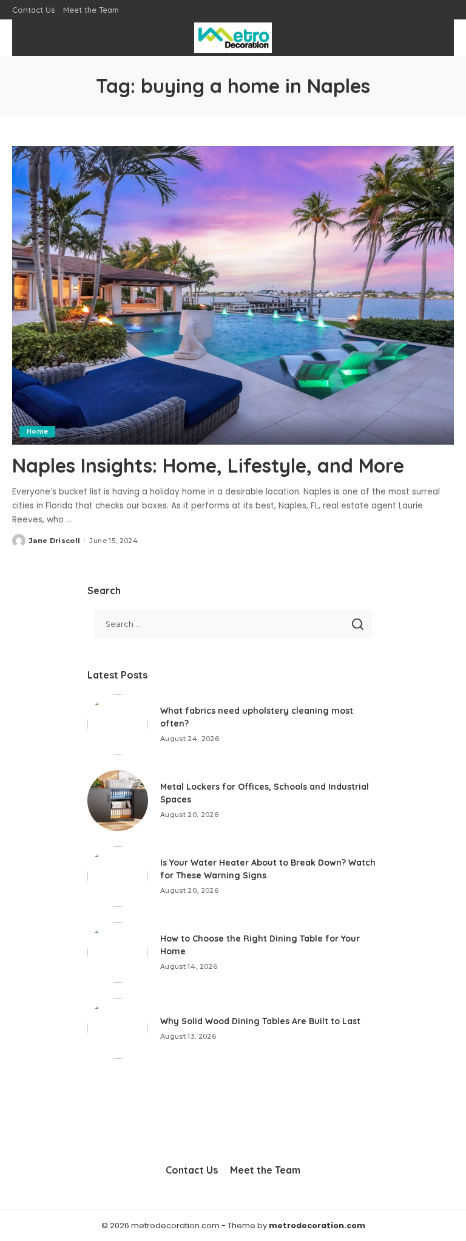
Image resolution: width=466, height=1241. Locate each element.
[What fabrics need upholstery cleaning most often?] (117, 724)
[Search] (434, 37)
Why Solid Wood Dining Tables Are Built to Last (260, 1021)
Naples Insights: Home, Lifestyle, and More (208, 465)
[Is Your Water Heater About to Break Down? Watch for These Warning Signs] (117, 876)
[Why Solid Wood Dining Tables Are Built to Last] (117, 1028)
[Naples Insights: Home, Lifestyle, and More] (233, 295)
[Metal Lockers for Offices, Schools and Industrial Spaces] (117, 800)
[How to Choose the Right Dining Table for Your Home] (117, 952)
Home (37, 431)
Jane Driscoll (54, 540)
